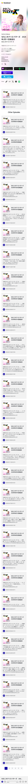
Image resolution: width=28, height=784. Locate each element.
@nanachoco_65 (5, 61)
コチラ (8, 54)
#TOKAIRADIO (4, 59)
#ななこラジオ (4, 57)
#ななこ (3, 58)
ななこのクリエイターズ (7, 42)
